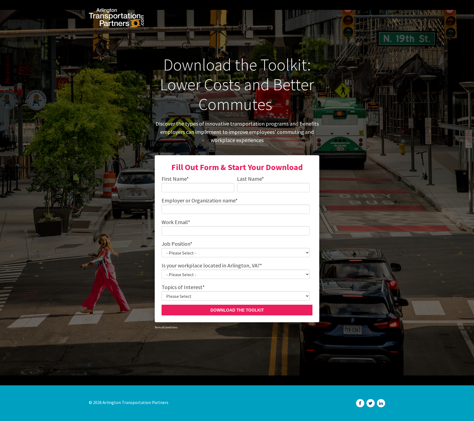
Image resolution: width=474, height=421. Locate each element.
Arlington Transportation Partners (135, 402)
